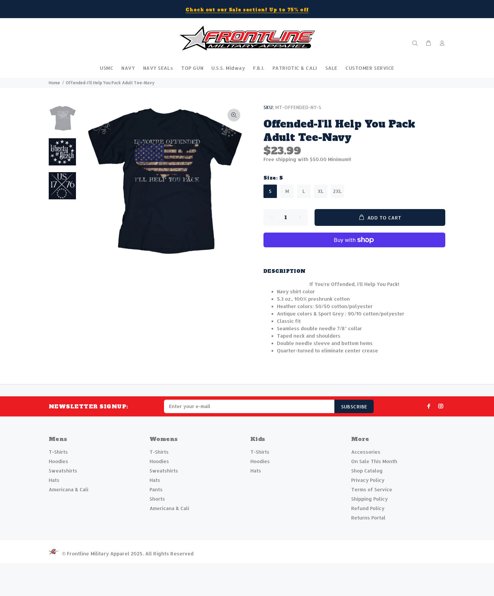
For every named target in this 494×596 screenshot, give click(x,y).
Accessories (365, 452)
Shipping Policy (369, 499)
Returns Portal (368, 517)
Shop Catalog (367, 471)
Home (54, 82)
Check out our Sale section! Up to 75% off (247, 10)
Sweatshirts (63, 471)
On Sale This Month (374, 461)
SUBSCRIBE (354, 406)
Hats (54, 480)
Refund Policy (367, 508)
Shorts (157, 499)
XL (321, 191)
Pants (156, 489)
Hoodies (58, 461)
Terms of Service (371, 489)
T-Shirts (58, 452)
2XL (337, 191)
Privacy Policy (367, 480)
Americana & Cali (68, 489)
